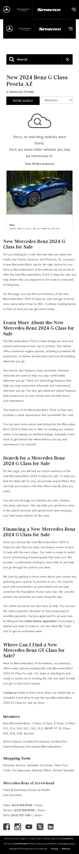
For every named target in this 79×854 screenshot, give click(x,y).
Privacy (54, 848)
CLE (5, 728)
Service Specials (63, 770)
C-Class (36, 723)
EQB (19, 733)
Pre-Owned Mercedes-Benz (44, 746)
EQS (12, 733)
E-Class (47, 723)
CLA (12, 728)
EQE (5, 733)
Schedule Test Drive (40, 765)
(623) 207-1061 (21, 815)
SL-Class (64, 728)
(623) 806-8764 (22, 805)
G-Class (70, 723)
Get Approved (21, 770)
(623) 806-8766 (24, 810)
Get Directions (12, 795)
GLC (26, 728)
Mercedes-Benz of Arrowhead (28, 783)
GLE (33, 728)
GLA (19, 728)
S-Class (58, 723)
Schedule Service (14, 765)
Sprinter (29, 733)
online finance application (40, 621)
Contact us (10, 692)
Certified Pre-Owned (36, 741)
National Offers (41, 770)
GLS (40, 728)
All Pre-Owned (12, 741)
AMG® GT (50, 728)
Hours (39, 805)
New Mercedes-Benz (16, 723)
